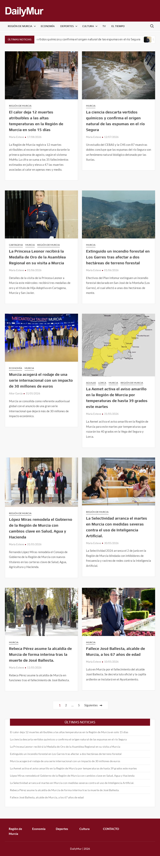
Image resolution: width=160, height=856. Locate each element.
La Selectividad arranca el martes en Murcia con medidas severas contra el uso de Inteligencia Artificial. (72, 782)
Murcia (90, 105)
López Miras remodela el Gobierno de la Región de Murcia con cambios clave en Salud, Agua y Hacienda (72, 775)
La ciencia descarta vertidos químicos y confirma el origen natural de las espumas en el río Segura (68, 739)
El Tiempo (118, 26)
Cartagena (16, 244)
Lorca (102, 382)
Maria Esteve (16, 137)
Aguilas (91, 382)
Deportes (67, 26)
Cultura (88, 26)
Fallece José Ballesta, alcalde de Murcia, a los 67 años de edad (47, 797)
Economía (48, 26)
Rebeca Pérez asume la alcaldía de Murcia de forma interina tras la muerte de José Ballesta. (40, 654)
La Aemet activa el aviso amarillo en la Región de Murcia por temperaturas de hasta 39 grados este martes (73, 768)
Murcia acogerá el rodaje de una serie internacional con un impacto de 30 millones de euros (41, 380)
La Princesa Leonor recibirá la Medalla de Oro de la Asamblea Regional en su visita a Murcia (37, 257)
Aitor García (16, 393)
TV (104, 26)
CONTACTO (111, 829)
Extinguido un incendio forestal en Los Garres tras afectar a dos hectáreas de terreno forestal (118, 257)
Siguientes (91, 705)
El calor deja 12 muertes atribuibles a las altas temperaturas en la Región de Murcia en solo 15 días (69, 732)
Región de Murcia (20, 26)
